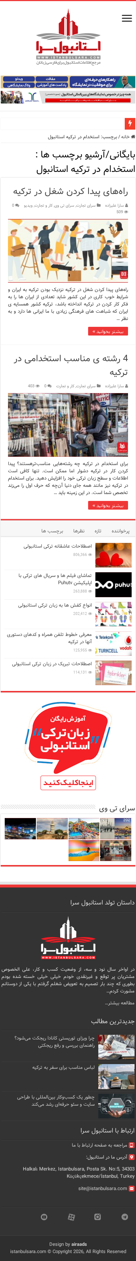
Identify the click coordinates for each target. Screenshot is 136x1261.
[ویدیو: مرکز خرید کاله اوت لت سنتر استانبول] (20, 828)
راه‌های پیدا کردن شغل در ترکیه (70, 192)
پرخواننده (120, 531)
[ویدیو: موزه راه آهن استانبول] (115, 850)
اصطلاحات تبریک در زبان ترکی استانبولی (52, 664)
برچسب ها (52, 531)
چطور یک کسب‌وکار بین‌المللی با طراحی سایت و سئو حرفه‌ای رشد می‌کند (56, 1100)
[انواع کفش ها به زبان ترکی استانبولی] (113, 614)
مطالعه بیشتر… (120, 1003)
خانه (126, 137)
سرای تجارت (86, 205)
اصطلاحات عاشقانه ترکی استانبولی (58, 546)
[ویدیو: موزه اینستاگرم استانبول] (84, 850)
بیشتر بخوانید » (108, 331)
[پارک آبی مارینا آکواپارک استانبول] (84, 828)
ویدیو (28, 205)
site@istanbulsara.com (102, 1189)
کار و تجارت (43, 205)
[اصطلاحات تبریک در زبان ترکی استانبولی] (113, 673)
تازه (98, 531)
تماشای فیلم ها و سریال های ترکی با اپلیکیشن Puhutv (55, 579)
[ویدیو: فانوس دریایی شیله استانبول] (52, 828)
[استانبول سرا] (68, 37)
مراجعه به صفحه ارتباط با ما (99, 1145)
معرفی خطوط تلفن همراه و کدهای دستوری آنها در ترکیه (49, 638)
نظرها (79, 531)
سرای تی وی (64, 205)
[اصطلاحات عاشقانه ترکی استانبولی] (113, 555)
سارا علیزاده (114, 205)
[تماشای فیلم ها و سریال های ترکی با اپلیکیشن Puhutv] (113, 584)
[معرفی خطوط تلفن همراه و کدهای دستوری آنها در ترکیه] (113, 643)
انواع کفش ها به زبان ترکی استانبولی (55, 605)
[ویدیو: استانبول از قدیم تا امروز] (115, 828)
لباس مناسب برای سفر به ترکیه (63, 1067)
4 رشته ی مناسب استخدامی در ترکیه (71, 366)
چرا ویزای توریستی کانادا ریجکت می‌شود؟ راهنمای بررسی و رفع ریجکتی (55, 1041)
